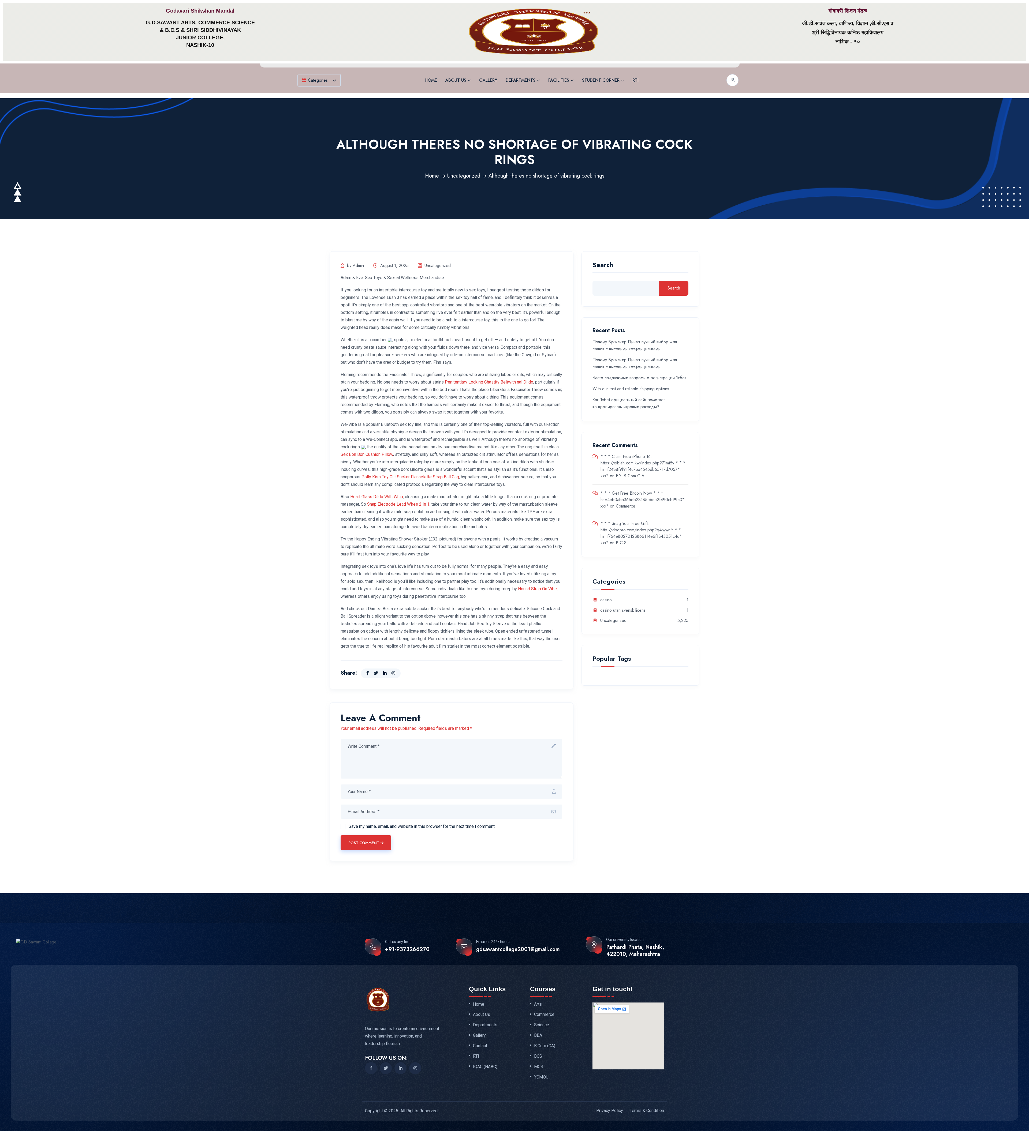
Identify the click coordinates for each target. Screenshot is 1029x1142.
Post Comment (363, 843)
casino (606, 600)
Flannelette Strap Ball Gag (435, 476)
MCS (538, 1066)
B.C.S (621, 543)
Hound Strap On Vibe (537, 588)
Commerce (625, 506)
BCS (538, 1056)
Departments (520, 80)
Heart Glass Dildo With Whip (376, 496)
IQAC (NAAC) (485, 1066)
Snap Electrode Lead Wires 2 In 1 (398, 504)
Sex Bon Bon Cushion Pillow (367, 454)
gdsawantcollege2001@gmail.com (518, 949)
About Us (455, 80)
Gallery (488, 80)
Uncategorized (463, 176)
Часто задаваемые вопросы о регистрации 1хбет (639, 378)
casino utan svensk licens (623, 610)
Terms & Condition (647, 1110)
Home (431, 80)
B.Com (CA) (544, 1045)
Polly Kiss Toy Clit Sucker (385, 476)
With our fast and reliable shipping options (630, 389)
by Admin (355, 265)
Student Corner (601, 80)
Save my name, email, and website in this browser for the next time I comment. (422, 826)
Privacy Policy (609, 1110)
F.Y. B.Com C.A (630, 476)
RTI (635, 80)
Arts (538, 1004)
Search (602, 265)
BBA (538, 1035)
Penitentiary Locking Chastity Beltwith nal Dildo (489, 382)
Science (541, 1025)
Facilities (558, 80)
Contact (480, 1045)
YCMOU (541, 1077)
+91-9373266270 (407, 949)
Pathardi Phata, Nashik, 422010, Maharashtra (635, 951)
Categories (318, 80)
